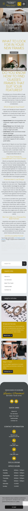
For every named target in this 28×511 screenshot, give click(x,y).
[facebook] (12, 401)
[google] (16, 401)
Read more (7, 335)
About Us (7, 276)
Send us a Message (14, 462)
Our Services (8, 280)
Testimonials (8, 286)
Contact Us (7, 290)
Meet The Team (8, 283)
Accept (14, 507)
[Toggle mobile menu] (3, 3)
